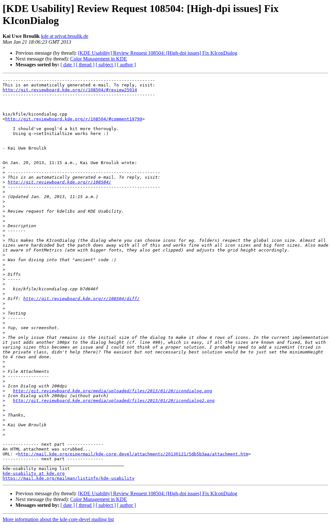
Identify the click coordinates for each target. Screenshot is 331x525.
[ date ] (67, 64)
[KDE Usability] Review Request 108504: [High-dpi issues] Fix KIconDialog (157, 53)
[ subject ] (106, 64)
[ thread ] (85, 64)
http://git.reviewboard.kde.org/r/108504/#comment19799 (73, 119)
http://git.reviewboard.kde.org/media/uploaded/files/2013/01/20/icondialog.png (112, 390)
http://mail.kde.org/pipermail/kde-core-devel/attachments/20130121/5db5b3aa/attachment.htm (133, 454)
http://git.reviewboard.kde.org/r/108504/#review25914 (70, 89)
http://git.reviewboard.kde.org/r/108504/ (59, 182)
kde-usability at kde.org (34, 473)
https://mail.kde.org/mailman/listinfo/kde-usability (68, 478)
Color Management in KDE (98, 58)
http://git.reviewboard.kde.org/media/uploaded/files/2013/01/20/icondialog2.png (114, 400)
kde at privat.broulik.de (64, 36)
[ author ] (126, 64)
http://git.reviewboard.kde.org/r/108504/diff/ (81, 298)
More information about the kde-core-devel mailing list (58, 519)
